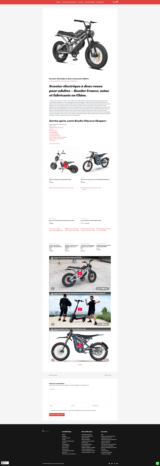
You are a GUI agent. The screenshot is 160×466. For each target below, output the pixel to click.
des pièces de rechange (54, 135)
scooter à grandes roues (87, 449)
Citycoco (80, 2)
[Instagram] (114, 463)
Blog (102, 434)
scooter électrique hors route (88, 450)
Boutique (64, 436)
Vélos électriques (90, 2)
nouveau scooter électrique (88, 441)
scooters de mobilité (106, 454)
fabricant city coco (105, 442)
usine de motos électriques (107, 446)
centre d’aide (52, 140)
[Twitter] (111, 463)
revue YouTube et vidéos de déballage (58, 137)
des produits (100, 2)
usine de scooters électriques (69, 454)
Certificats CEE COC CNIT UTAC (56, 138)
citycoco (51, 129)
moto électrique (65, 446)
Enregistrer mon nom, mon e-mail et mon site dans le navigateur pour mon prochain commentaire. (73, 410)
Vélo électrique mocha (54, 143)
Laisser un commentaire (54, 81)
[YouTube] (117, 463)
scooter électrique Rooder (68, 441)
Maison (58, 2)
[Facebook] (109, 463)
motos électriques (53, 132)
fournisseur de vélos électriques (108, 444)
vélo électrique (65, 444)
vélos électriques (53, 130)
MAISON (80, 364)
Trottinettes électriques (69, 2)
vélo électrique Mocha (87, 444)
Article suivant (108, 375)
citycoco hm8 (65, 449)
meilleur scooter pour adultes (88, 447)
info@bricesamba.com (106, 438)
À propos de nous (66, 438)
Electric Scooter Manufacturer (108, 436)
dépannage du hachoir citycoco (56, 127)
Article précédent (52, 375)
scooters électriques (54, 134)
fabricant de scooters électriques (108, 439)
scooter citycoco (105, 450)
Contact (64, 439)
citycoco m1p (65, 447)
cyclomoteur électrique (106, 452)
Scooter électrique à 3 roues (88, 452)
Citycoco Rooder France (87, 436)
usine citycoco (52, 126)
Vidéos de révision (86, 439)
